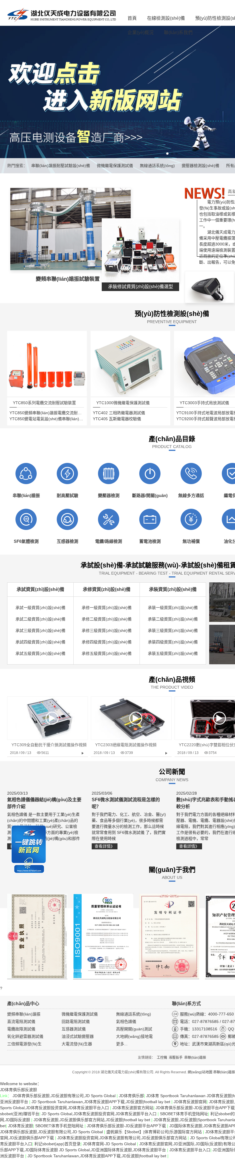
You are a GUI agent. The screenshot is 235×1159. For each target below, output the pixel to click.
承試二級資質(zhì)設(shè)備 (40, 619)
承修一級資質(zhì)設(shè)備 (107, 607)
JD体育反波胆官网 (190, 1101)
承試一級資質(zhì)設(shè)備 (40, 607)
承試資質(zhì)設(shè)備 (40, 589)
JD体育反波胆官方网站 (132, 1107)
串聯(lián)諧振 (224, 1072)
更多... (122, 1044)
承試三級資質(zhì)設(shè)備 (40, 630)
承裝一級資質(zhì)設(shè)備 (173, 607)
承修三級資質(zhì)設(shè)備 (107, 630)
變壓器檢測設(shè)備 (200, 165)
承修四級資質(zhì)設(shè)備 (107, 642)
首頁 (132, 18)
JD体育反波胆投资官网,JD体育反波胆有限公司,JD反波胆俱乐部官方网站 (122, 1138)
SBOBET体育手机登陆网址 (184, 1113)
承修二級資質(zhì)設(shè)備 (107, 619)
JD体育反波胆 (20, 1125)
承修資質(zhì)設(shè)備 (106, 589)
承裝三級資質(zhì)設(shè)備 (173, 630)
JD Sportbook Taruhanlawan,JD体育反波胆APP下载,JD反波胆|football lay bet (101, 1101)
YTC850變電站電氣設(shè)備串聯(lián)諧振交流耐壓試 (58, 419)
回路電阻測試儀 (76, 1021)
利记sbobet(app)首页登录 (57, 1144)
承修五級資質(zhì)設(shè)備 (107, 653)
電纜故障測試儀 (21, 1029)
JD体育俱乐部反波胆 (18, 1089)
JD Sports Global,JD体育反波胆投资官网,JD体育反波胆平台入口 (100, 1113)
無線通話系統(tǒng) (157, 165)
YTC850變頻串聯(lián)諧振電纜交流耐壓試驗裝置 (53, 412)
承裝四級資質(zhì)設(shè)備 (173, 642)
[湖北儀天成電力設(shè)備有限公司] (61, 15)
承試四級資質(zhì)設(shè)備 (40, 642)
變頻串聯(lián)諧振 (23, 1014)
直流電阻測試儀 (21, 1021)
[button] (167, 153)
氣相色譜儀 (126, 1021)
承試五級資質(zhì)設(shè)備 (40, 653)
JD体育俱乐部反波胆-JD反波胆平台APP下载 (127, 1125)
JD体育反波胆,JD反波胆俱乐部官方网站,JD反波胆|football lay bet (92, 1119)
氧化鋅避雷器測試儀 (25, 1036)
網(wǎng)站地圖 (200, 1072)
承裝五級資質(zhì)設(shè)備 (173, 653)
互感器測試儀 (74, 1029)
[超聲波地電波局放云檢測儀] (209, 300)
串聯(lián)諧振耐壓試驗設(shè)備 (60, 165)
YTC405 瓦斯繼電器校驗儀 (117, 419)
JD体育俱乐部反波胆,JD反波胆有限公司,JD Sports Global (65, 1095)
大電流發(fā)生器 (77, 1044)
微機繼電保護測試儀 (115, 165)
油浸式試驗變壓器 (78, 1036)
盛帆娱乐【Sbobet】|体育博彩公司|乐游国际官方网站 (154, 1131)
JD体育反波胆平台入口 (189, 1150)
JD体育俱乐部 (131, 1095)
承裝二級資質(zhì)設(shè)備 (173, 619)
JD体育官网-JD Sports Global (110, 1144)
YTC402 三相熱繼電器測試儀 (119, 412)
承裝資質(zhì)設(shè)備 (173, 589)
